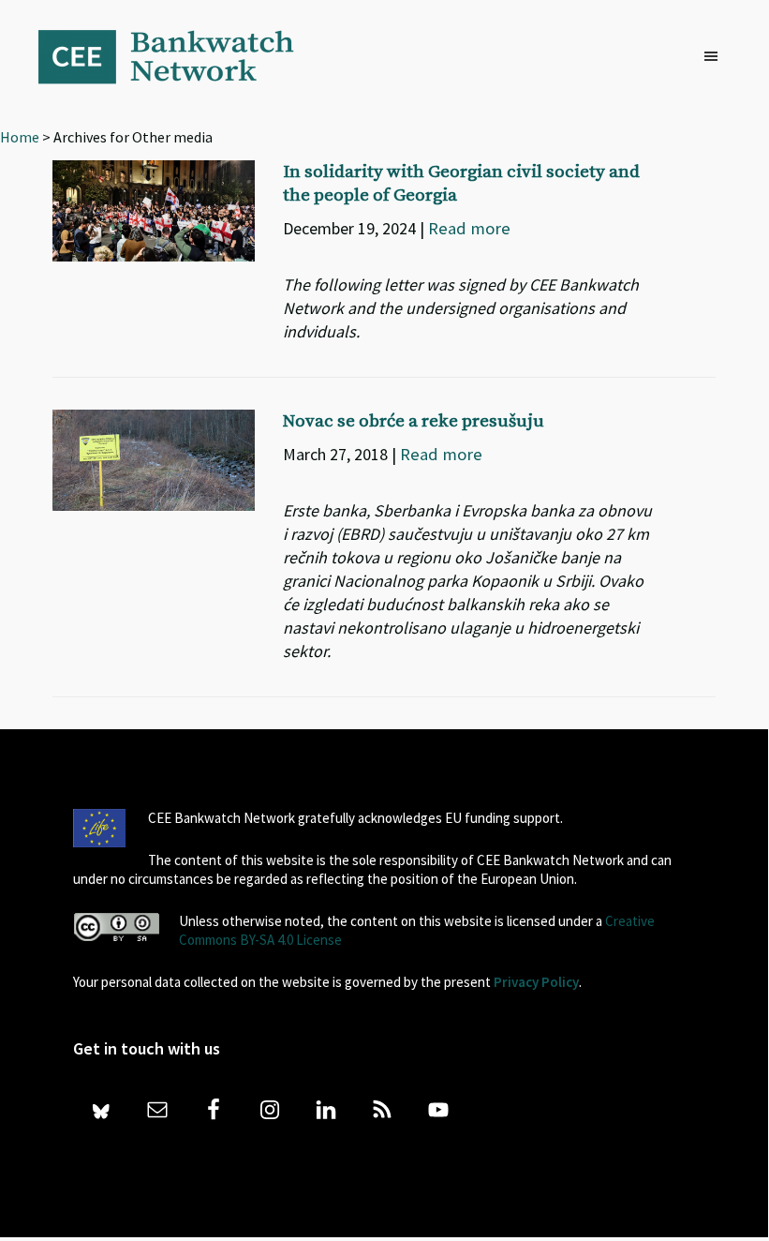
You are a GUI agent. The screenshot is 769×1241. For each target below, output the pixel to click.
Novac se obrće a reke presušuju (413, 421)
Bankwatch (178, 56)
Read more (469, 228)
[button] (716, 57)
